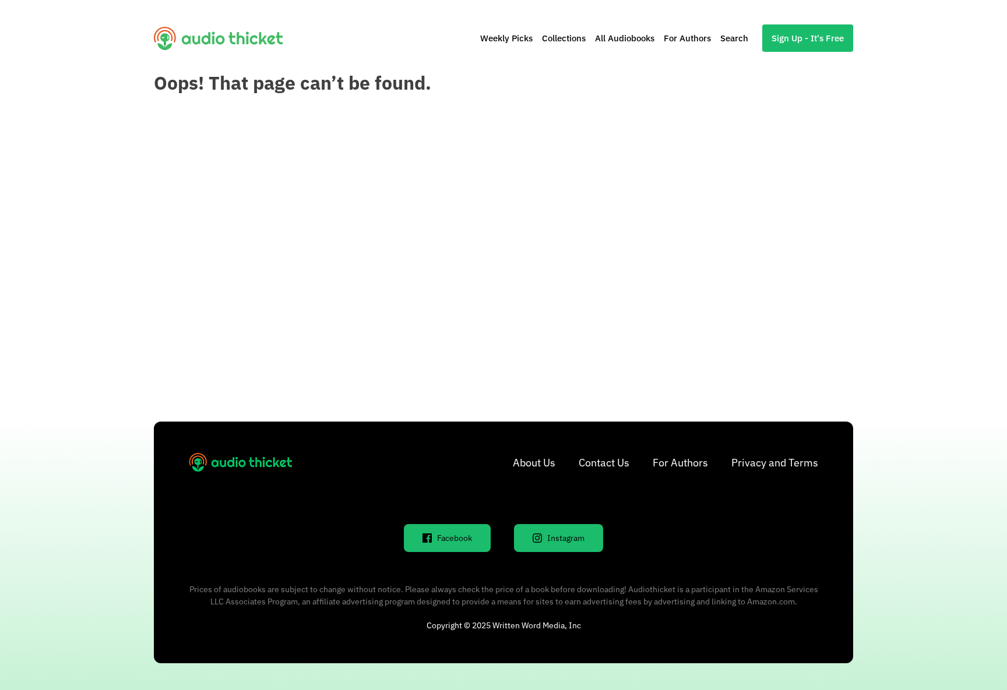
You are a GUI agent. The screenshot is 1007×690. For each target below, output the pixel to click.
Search (734, 38)
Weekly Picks (506, 38)
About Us (534, 462)
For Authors (687, 38)
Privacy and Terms (774, 462)
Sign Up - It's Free (808, 38)
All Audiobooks (624, 38)
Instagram (566, 538)
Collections (564, 38)
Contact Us (604, 462)
